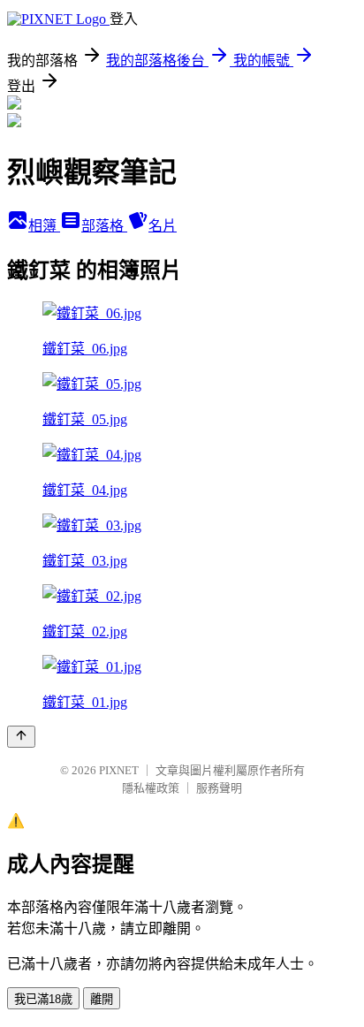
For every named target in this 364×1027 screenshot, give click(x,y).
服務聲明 (219, 788)
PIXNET (119, 770)
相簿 (44, 225)
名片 (162, 225)
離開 (101, 999)
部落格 (104, 225)
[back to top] (21, 737)
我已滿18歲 (43, 999)
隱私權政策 (150, 788)
